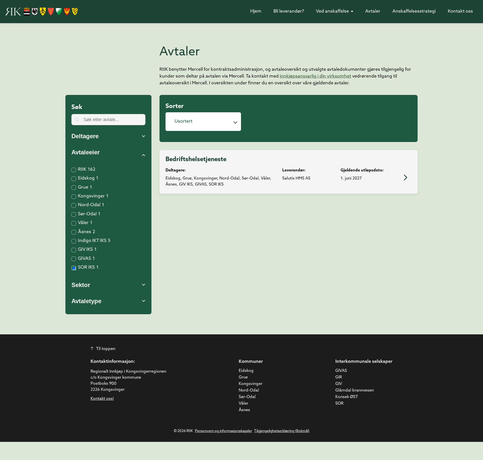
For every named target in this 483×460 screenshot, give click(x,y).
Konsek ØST (346, 397)
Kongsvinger (91, 196)
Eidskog (86, 178)
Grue (83, 187)
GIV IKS (85, 249)
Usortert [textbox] (183, 121)
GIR (338, 377)
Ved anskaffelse (332, 11)
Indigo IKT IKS (92, 241)
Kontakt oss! (102, 399)
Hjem (255, 11)
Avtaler (372, 11)
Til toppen (105, 349)
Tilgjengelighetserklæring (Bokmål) (281, 431)
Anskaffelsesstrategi (414, 11)
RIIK (82, 169)
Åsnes (84, 232)
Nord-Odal (89, 205)
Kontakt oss (460, 11)
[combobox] (203, 121)
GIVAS (84, 259)
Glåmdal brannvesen (354, 390)
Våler (83, 223)
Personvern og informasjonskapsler (223, 431)
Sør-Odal (87, 214)
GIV (338, 384)
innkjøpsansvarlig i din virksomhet (315, 76)
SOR (339, 404)
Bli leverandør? (288, 11)
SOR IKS (86, 267)
